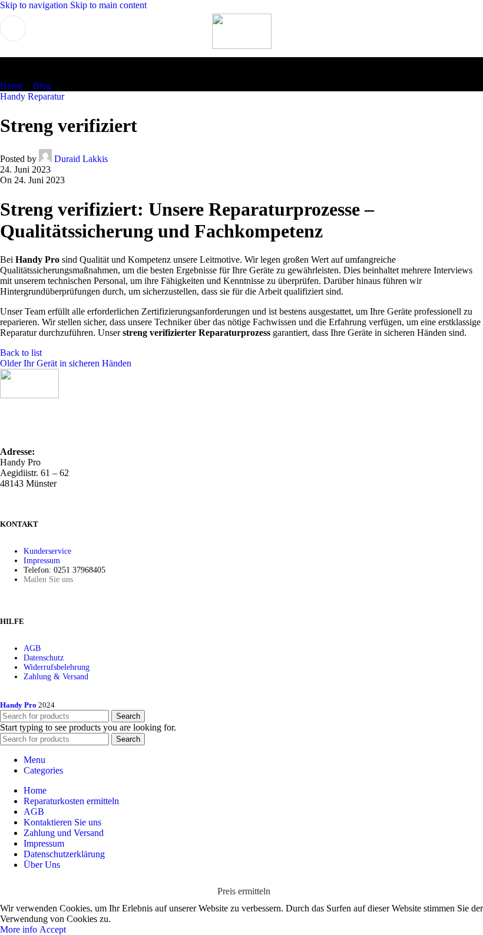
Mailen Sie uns (48, 579)
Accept (52, 929)
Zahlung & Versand (56, 676)
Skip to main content (108, 5)
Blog (42, 86)
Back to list (21, 353)
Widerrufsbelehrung (57, 667)
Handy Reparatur (32, 96)
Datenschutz (44, 657)
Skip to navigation (35, 5)
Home (11, 86)
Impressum (42, 560)
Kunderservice (47, 551)
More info (19, 929)
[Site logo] (242, 46)
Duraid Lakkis (81, 159)
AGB (32, 648)
